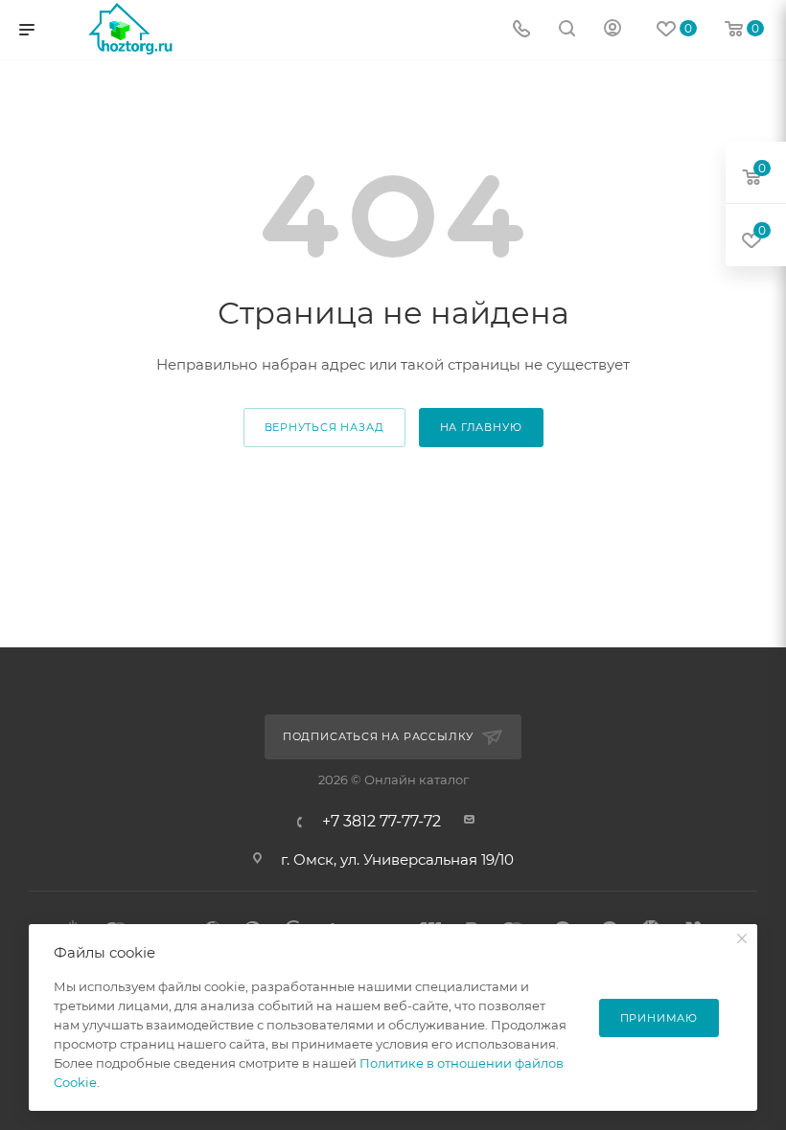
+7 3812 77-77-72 (381, 821)
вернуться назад (324, 427)
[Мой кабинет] (612, 30)
